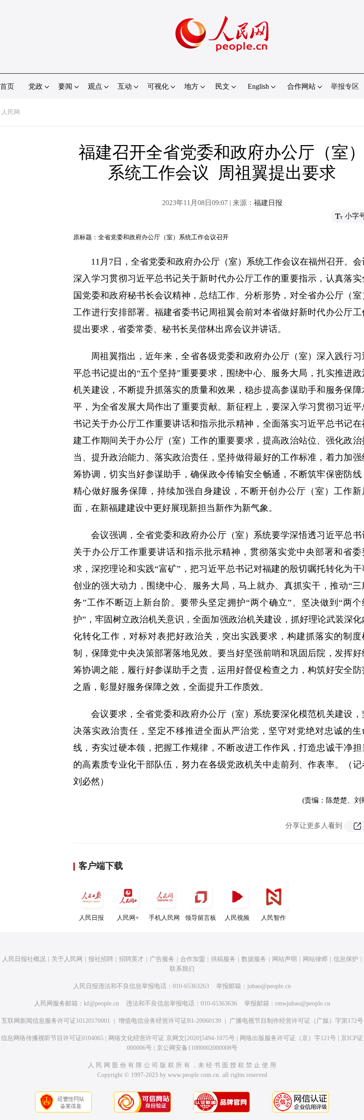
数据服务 (253, 959)
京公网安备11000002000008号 (197, 1048)
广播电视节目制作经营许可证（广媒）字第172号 (296, 1020)
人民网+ (128, 917)
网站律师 (315, 959)
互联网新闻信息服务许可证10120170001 (55, 1020)
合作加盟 (192, 959)
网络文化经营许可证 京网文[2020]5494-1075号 (171, 1038)
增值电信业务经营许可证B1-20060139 (170, 1020)
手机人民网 (164, 917)
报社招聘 (100, 959)
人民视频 (237, 917)
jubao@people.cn (269, 986)
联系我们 (182, 969)
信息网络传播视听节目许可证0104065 (52, 1038)
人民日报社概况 (24, 959)
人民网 (10, 112)
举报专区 (345, 86)
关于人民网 (67, 959)
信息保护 (345, 959)
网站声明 (284, 959)
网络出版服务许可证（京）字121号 (288, 1038)
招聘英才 (131, 959)
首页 (7, 86)
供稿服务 (223, 959)
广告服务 (162, 959)
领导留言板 (200, 917)
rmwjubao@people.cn (302, 1003)
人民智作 (273, 917)
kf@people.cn (101, 1003)
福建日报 (268, 202)
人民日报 (91, 917)
